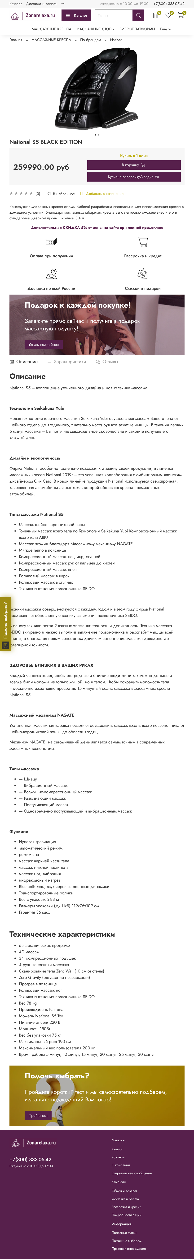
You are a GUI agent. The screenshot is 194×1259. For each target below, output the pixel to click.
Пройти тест (38, 1115)
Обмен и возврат (124, 1191)
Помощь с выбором (126, 1240)
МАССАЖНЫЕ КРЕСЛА (51, 29)
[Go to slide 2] (98, 135)
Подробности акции (126, 1214)
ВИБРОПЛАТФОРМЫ (137, 29)
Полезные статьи (124, 1232)
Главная (15, 39)
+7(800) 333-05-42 (169, 3)
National (116, 39)
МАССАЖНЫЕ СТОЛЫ (95, 29)
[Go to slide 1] (95, 135)
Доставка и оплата (41, 3)
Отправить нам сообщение (132, 1173)
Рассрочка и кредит (126, 1206)
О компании (121, 1165)
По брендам (90, 39)
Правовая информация (129, 1248)
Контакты (118, 1157)
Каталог (15, 3)
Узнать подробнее (44, 344)
